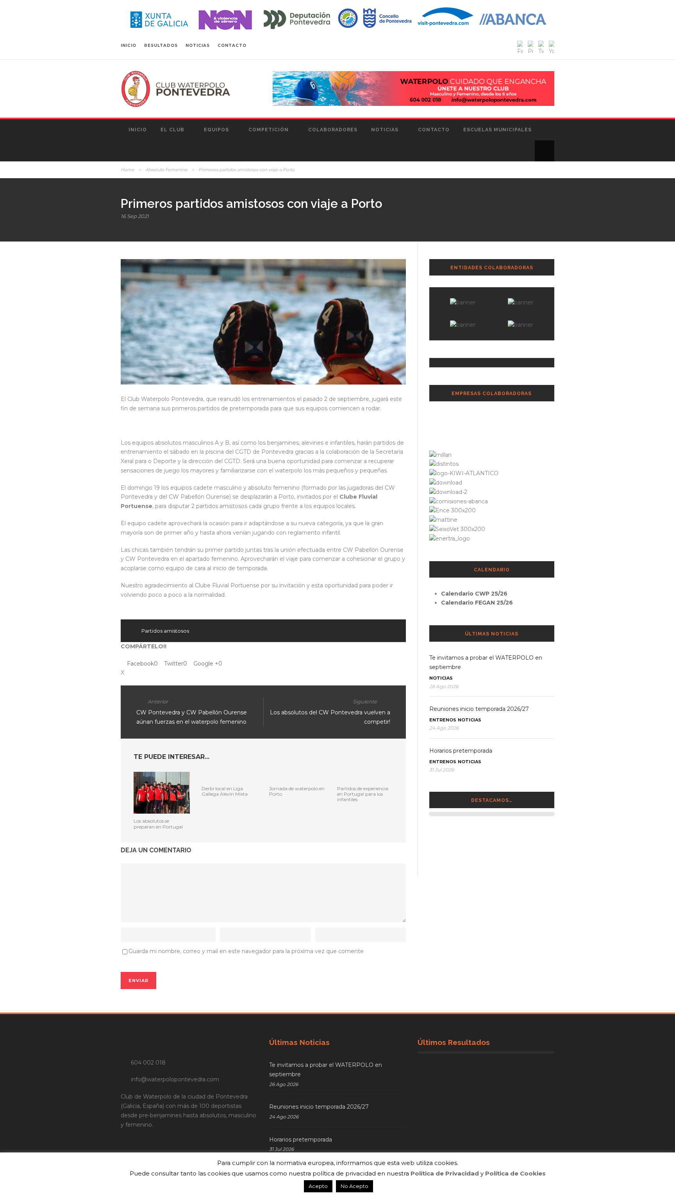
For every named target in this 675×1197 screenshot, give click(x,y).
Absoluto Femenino (166, 169)
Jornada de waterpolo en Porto (297, 791)
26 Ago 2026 (443, 686)
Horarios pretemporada (460, 750)
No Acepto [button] (354, 1186)
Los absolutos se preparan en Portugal (158, 823)
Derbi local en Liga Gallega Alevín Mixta (225, 791)
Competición (268, 129)
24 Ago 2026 (444, 728)
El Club (172, 129)
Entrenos (442, 720)
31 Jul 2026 (441, 770)
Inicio (138, 129)
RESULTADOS (161, 45)
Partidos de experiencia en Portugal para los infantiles (362, 794)
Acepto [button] (318, 1186)
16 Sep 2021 (135, 216)
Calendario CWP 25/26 (474, 593)
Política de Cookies (515, 1173)
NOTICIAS (198, 45)
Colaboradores (332, 129)
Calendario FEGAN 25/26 (477, 602)
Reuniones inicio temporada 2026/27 (479, 708)
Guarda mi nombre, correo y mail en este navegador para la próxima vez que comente (246, 951)
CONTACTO (232, 45)
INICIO (128, 45)
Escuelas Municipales (497, 129)
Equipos (216, 129)
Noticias (384, 129)
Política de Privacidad (445, 1173)
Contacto (434, 129)
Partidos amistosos (165, 631)
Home (127, 169)
